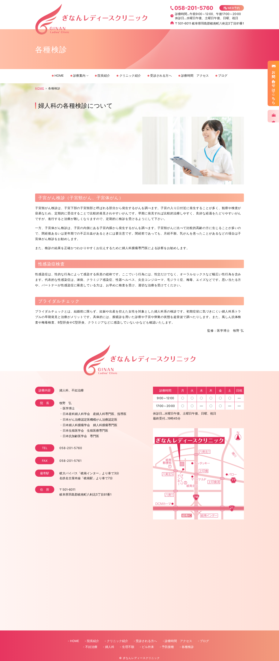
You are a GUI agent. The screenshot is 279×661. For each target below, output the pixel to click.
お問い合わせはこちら (274, 85)
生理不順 (128, 647)
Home (59, 75)
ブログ (222, 75)
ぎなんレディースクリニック (141, 657)
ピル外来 (148, 647)
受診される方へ (161, 75)
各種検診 (188, 647)
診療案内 (79, 75)
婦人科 (109, 647)
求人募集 (274, 118)
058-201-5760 (70, 448)
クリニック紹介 (130, 75)
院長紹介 (104, 75)
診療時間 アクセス (195, 75)
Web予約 (233, 8)
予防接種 (168, 647)
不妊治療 (91, 647)
